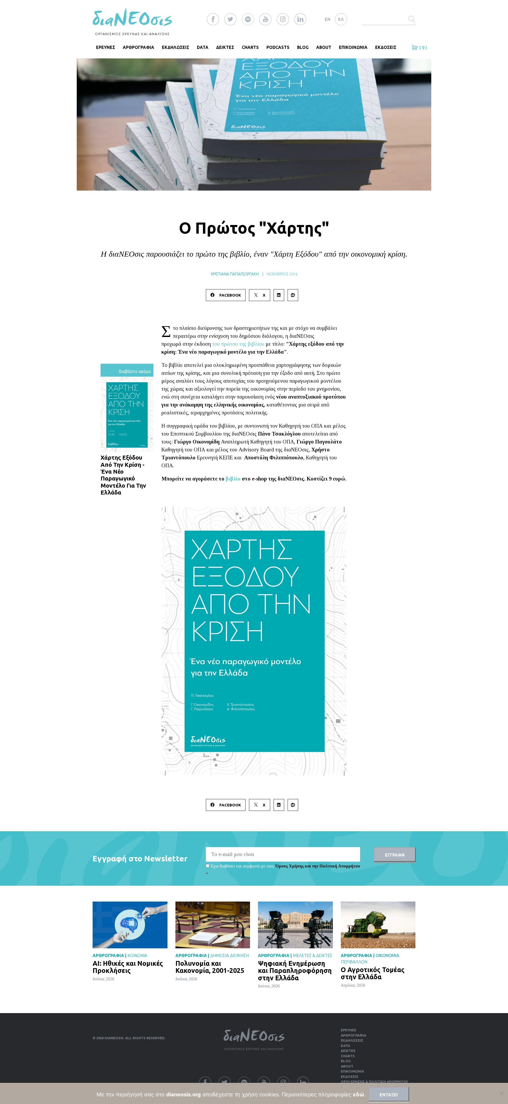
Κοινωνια (137, 955)
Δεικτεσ (225, 47)
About (323, 47)
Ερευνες (348, 1030)
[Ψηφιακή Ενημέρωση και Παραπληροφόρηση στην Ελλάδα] (295, 924)
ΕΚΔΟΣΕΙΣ (385, 47)
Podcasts (277, 47)
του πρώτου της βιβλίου (238, 344)
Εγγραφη (395, 855)
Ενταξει (389, 1094)
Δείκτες (348, 1050)
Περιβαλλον (354, 961)
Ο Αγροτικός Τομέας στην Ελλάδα (373, 973)
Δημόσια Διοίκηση (229, 955)
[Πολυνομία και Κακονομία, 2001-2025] (212, 924)
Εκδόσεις (350, 1076)
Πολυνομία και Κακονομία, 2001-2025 (209, 967)
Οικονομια (387, 955)
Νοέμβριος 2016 (282, 274)
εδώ (358, 1094)
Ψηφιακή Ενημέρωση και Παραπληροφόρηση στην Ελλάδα (295, 971)
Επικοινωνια (353, 47)
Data (202, 47)
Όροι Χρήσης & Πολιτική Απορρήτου (374, 1081)
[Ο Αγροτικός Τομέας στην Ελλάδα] (378, 924)
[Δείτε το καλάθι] (415, 47)
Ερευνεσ (105, 47)
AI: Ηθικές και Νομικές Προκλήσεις (128, 967)
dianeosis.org (183, 1094)
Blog (303, 47)
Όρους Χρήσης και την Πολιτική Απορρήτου (317, 866)
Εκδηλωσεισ (175, 47)
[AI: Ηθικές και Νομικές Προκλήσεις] (130, 924)
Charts (250, 47)
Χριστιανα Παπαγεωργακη (235, 274)
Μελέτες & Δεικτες (312, 955)
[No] (501, 1093)
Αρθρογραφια (138, 47)
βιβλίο (233, 479)
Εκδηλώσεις (352, 1040)
